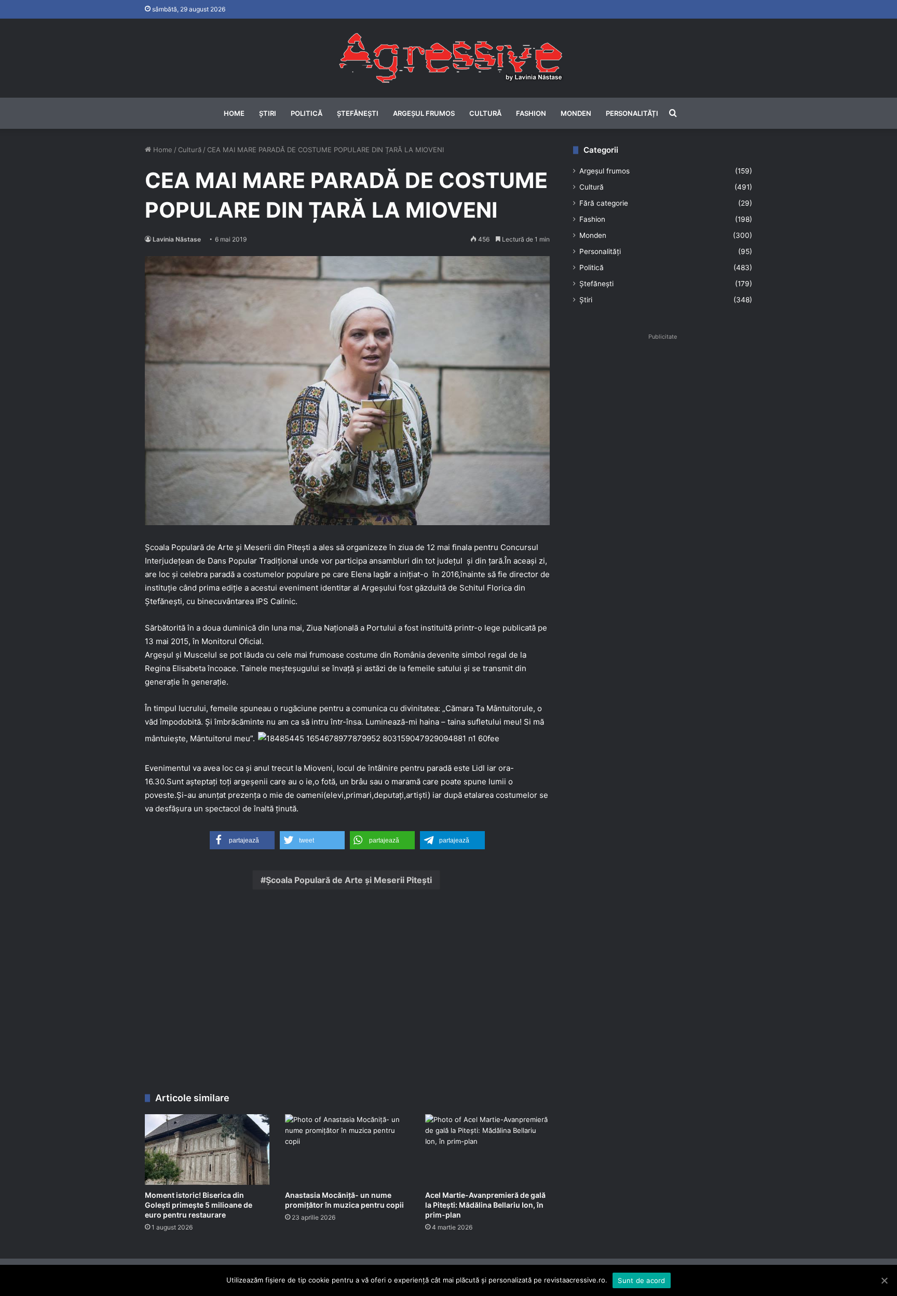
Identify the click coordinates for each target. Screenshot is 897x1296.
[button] (242, 840)
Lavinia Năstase (177, 239)
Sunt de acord (641, 1280)
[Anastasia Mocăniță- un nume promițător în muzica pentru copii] (347, 1149)
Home (234, 113)
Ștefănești (357, 113)
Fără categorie (603, 203)
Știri (267, 113)
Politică (306, 113)
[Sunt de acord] (884, 1280)
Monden (576, 113)
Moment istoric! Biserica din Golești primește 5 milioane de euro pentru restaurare (198, 1205)
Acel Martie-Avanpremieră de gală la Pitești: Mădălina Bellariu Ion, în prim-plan (485, 1205)
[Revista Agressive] (448, 58)
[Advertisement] (347, 993)
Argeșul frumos (424, 113)
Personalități (632, 113)
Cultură (485, 113)
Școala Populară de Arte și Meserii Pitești (349, 880)
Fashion (531, 113)
